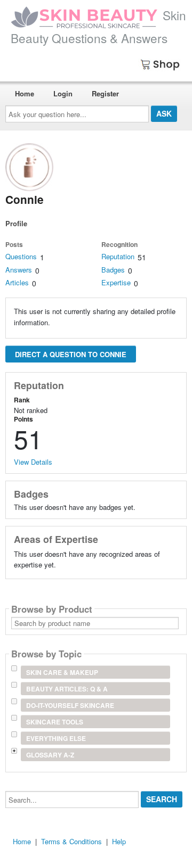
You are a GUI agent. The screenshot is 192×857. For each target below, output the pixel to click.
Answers (18, 270)
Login (63, 93)
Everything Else (56, 738)
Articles (17, 282)
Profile (16, 223)
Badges (113, 270)
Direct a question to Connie (70, 354)
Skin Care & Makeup (62, 672)
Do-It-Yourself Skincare (70, 705)
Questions (21, 256)
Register (105, 93)
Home (24, 93)
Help (119, 841)
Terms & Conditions (71, 841)
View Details (33, 462)
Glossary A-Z (50, 755)
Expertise (116, 282)
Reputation (117, 256)
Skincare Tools (54, 722)
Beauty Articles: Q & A (67, 689)
